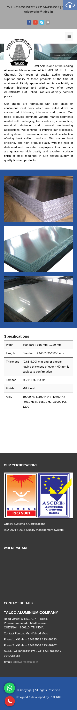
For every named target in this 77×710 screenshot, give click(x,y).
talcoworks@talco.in (38, 11)
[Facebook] (29, 22)
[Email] (48, 22)
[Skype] (41, 22)
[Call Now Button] (10, 701)
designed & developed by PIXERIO (38, 697)
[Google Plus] (35, 22)
